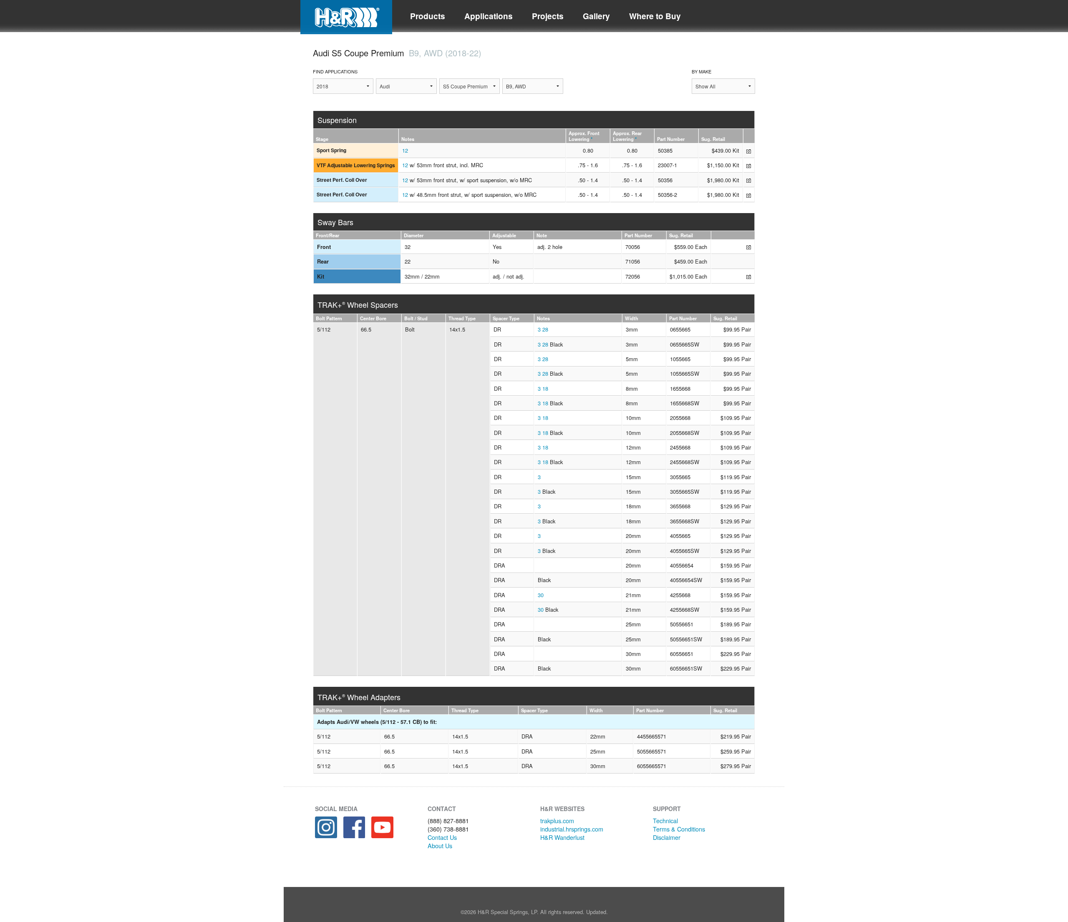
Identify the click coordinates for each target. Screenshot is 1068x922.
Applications (488, 16)
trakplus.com (557, 820)
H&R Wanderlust (562, 837)
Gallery (596, 16)
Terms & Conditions (679, 828)
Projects (548, 16)
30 (541, 595)
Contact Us (442, 837)
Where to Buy (655, 16)
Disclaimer (666, 837)
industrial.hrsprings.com (571, 828)
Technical (665, 820)
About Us (440, 845)
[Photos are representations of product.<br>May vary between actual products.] (748, 150)
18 (545, 388)
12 (405, 150)
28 (545, 329)
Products (427, 16)
